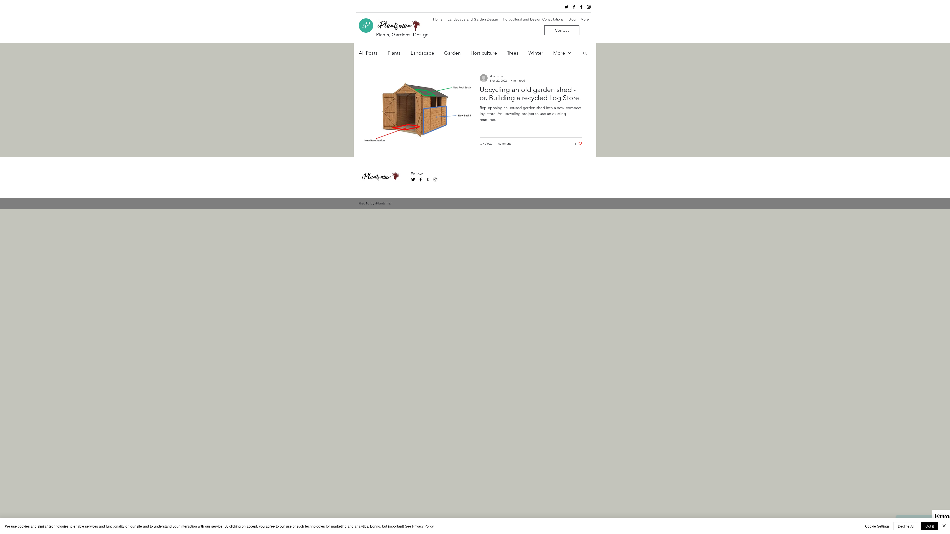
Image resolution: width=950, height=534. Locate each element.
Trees (513, 53)
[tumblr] (581, 6)
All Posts (368, 53)
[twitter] (566, 6)
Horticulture (484, 53)
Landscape (422, 53)
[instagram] (588, 6)
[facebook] (573, 6)
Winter (535, 53)
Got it (930, 526)
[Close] (944, 526)
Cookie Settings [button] (877, 526)
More (559, 53)
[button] (585, 53)
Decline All (906, 526)
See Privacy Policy (419, 526)
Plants (394, 53)
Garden (452, 53)
